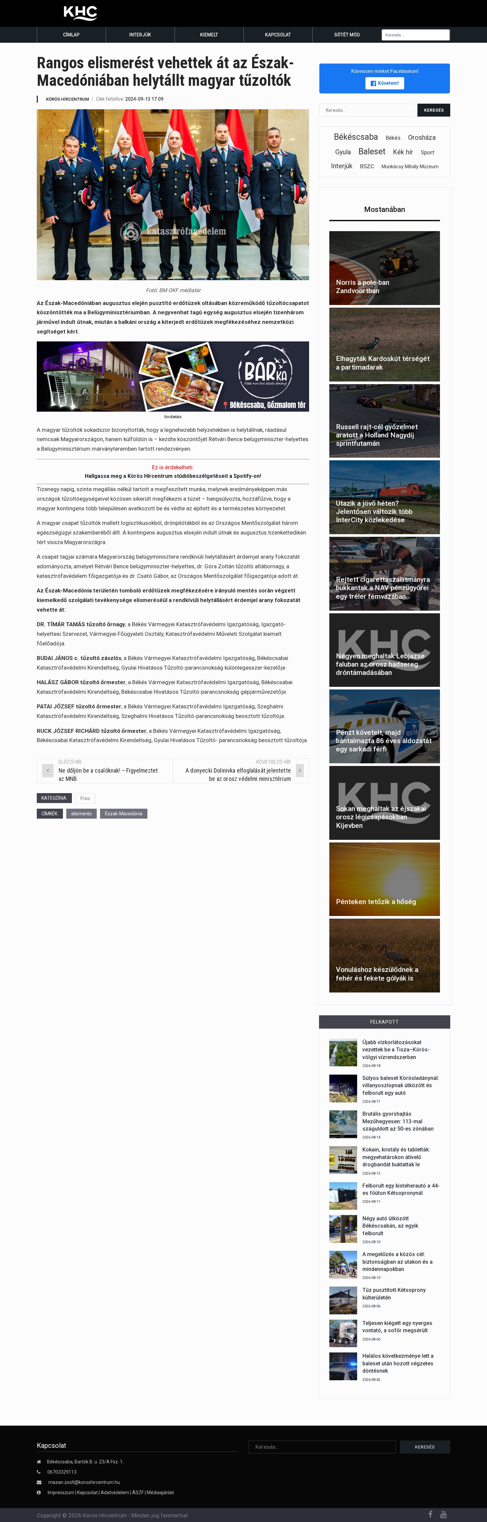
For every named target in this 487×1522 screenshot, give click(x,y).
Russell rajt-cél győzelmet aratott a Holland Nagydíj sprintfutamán (377, 435)
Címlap (71, 34)
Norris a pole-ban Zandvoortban (362, 287)
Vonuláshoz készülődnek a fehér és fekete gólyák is (377, 974)
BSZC (367, 166)
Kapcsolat (278, 34)
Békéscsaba (356, 137)
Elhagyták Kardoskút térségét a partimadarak (383, 363)
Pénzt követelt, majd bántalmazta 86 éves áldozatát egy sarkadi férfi (384, 741)
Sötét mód (347, 34)
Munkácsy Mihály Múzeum (410, 167)
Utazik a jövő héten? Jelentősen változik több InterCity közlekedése (374, 511)
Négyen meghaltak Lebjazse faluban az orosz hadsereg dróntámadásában (380, 664)
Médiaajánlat (160, 1492)
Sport (427, 152)
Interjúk (140, 34)
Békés (393, 138)
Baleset (371, 151)
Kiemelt (209, 34)
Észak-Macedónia (123, 813)
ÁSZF (138, 1492)
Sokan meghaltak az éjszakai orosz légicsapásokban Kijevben (381, 817)
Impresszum (61, 1492)
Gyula (343, 152)
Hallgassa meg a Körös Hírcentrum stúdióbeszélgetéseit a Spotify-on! (173, 476)
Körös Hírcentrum (67, 99)
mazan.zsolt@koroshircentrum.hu (84, 1482)
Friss (85, 798)
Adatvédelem (115, 1492)
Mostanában (384, 209)
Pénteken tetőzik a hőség (376, 902)
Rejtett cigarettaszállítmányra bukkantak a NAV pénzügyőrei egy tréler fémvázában (383, 588)
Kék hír (403, 152)
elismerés (81, 813)
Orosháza (422, 137)
